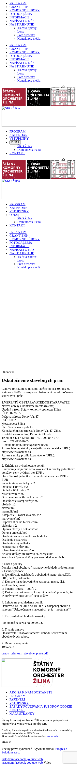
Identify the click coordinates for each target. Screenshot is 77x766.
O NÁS (15, 142)
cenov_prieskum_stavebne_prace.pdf (25, 653)
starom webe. (53, 736)
